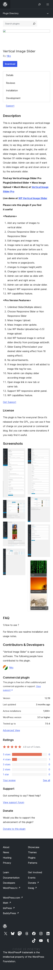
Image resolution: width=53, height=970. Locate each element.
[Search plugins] (34, 24)
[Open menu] (48, 4)
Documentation (11, 877)
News (6, 852)
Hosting (7, 857)
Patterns (32, 862)
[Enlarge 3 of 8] (21, 525)
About (6, 847)
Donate (33, 882)
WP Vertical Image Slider (32, 198)
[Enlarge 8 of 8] (46, 563)
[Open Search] (39, 4)
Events (31, 877)
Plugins (31, 857)
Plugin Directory (11, 13)
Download (10, 64)
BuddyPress (11, 913)
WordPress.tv (11, 887)
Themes (32, 852)
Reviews (10, 82)
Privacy (7, 862)
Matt (7, 902)
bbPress (9, 908)
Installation (12, 90)
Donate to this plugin (14, 828)
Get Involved (35, 872)
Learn (6, 872)
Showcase (33, 847)
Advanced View (11, 730)
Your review (9, 780)
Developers (9, 882)
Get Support (9, 402)
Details (9, 75)
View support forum (13, 802)
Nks (9, 55)
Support (10, 105)
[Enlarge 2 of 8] (21, 503)
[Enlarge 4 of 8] (21, 552)
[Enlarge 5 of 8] (46, 452)
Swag (32, 887)
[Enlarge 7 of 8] (46, 528)
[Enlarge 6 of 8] (46, 500)
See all (46, 780)
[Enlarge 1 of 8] (21, 452)
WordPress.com (13, 897)
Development (13, 98)
